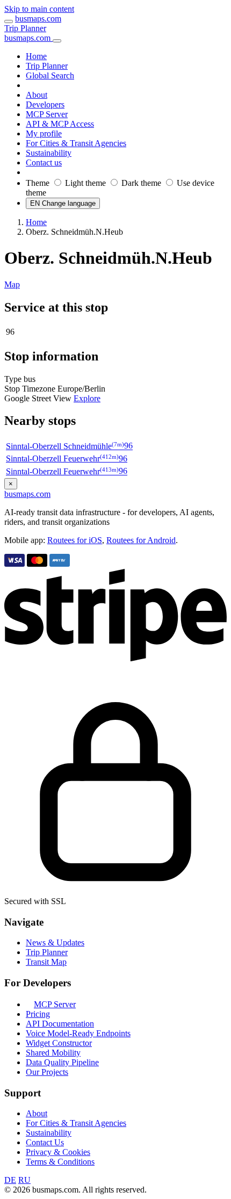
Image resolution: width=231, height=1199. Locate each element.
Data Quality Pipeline (62, 1062)
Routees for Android (141, 540)
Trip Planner (25, 28)
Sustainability (48, 1132)
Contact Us (45, 1142)
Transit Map (46, 961)
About (36, 1113)
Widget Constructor (59, 1043)
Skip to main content (39, 8)
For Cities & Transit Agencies (76, 1123)
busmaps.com (38, 18)
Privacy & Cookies (58, 1152)
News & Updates (55, 942)
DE (10, 1179)
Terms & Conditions (60, 1161)
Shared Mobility (53, 1052)
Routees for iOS (74, 540)
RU (24, 1179)
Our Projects (47, 1072)
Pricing (38, 1014)
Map (12, 284)
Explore (87, 398)
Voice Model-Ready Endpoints (78, 1033)
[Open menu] (8, 21)
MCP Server (55, 1004)
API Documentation (60, 1023)
